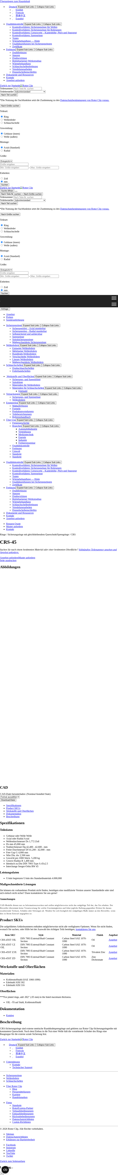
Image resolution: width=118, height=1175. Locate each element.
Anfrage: (5, 309)
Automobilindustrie (27, 429)
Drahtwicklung (19, 58)
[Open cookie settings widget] (5, 1169)
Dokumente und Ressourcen (20, 74)
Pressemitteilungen (21, 1091)
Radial (7, 150)
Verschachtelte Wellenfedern (26, 356)
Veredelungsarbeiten (22, 69)
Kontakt (10, 77)
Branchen (17, 426)
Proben (9, 317)
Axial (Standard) (12, 147)
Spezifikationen (13, 805)
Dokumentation (13, 813)
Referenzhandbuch (21, 417)
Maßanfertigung (20, 406)
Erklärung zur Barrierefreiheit (20, 1139)
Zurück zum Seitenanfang (12, 1161)
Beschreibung (13, 816)
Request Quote (13, 523)
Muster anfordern (14, 526)
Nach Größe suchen (33, 194)
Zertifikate (17, 46)
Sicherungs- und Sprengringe (26, 379)
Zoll (6, 178)
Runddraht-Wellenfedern (24, 354)
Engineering (12, 402)
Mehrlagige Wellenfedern (24, 351)
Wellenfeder (10, 119)
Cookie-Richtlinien (21, 1122)
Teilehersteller (7, 91)
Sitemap (10, 1134)
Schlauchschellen (14, 365)
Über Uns (11, 420)
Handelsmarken (20, 1097)
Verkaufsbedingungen (22, 1111)
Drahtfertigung (19, 52)
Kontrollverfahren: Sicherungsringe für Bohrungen (36, 30)
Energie (22, 437)
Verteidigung (24, 431)
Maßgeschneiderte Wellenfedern (27, 362)
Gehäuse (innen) (12, 133)
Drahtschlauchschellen (23, 368)
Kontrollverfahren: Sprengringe (27, 35)
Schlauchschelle (11, 123)
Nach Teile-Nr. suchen (11, 194)
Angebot (10, 314)
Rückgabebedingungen (23, 1116)
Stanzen (16, 55)
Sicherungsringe (14, 325)
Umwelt (16, 451)
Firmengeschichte (20, 423)
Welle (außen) (10, 136)
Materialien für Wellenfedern (26, 385)
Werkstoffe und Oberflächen (20, 376)
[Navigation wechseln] (16, 191)
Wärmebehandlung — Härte (26, 41)
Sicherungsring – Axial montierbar (29, 328)
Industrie (22, 440)
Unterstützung (13, 1062)
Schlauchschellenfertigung (25, 66)
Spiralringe (17, 382)
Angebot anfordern (15, 80)
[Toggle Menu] (114, 298)
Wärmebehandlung (21, 63)
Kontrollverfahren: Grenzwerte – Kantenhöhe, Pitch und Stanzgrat (44, 32)
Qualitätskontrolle (14, 24)
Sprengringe (18, 336)
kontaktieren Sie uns (85, 929)
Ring (6, 116)
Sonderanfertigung (15, 320)
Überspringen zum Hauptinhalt (15, 1)
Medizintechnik (25, 434)
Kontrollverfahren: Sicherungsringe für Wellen (34, 27)
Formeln (16, 408)
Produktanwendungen (23, 411)
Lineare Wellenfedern (22, 359)
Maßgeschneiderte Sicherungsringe (29, 342)
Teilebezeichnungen (22, 414)
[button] (10, 105)
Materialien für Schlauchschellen (28, 388)
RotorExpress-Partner (22, 1108)
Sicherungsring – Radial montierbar (29, 331)
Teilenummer (6, 88)
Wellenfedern (12, 345)
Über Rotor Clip (14, 1086)
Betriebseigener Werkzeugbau (26, 61)
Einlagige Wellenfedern (23, 348)
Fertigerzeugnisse (26, 443)
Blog (14, 1089)
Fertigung (11, 49)
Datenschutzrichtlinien (23, 1119)
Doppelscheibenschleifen (24, 72)
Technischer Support (22, 1067)
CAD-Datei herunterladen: (25, 794)
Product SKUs (13, 808)
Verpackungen (13, 394)
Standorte (17, 454)
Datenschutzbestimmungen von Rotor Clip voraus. (84, 100)
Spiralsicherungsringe (22, 339)
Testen (15, 38)
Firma (9, 1102)
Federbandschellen (21, 371)
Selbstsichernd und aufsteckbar (27, 334)
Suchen (4, 185)
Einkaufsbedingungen (22, 1113)
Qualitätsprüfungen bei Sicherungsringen (32, 43)
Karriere (16, 1094)
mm (6, 181)
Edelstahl (22, 391)
